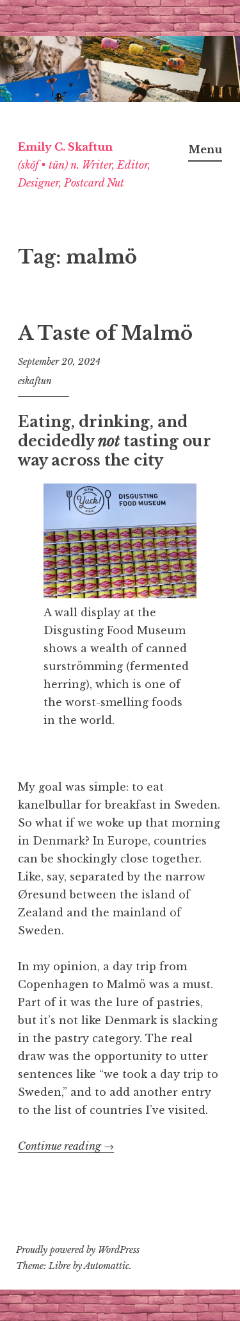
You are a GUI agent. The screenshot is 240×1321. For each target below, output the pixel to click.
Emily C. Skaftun (65, 146)
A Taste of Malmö (105, 333)
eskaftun (35, 381)
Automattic (106, 1266)
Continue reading (66, 1146)
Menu (205, 149)
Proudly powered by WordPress (78, 1250)
